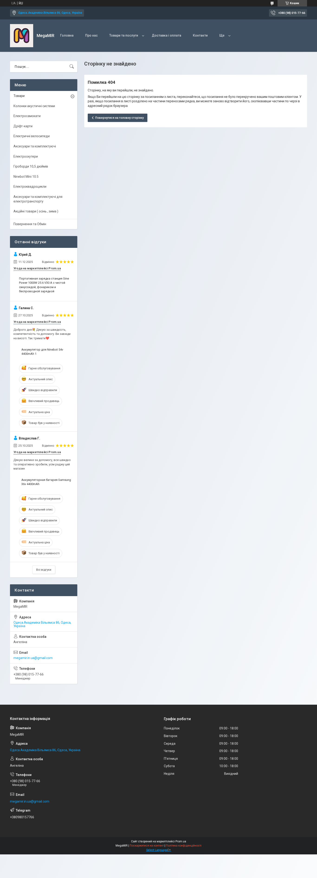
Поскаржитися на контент (147, 845)
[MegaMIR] (21, 35)
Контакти (200, 35)
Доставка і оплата (166, 35)
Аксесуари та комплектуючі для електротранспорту (37, 199)
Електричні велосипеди (31, 136)
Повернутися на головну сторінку (119, 117)
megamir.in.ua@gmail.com (33, 658)
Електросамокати (27, 116)
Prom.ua (180, 841)
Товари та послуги (123, 35)
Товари (19, 96)
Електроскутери (25, 156)
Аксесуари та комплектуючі (34, 146)
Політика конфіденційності (183, 845)
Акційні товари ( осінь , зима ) (35, 211)
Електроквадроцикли (29, 186)
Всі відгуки (43, 569)
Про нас (91, 35)
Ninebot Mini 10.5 (26, 176)
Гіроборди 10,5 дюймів (30, 166)
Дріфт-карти (22, 126)
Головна (67, 35)
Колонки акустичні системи (34, 106)
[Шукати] (71, 66)
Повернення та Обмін (29, 224)
